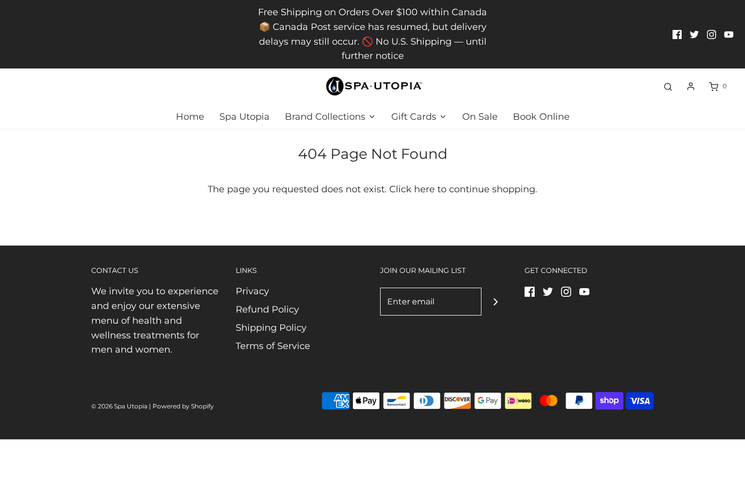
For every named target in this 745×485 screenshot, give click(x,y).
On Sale (480, 116)
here (424, 189)
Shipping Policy (271, 327)
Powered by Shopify (183, 406)
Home (190, 116)
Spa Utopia (244, 116)
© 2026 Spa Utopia (119, 406)
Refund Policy (267, 309)
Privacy (252, 291)
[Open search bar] (668, 86)
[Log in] (691, 86)
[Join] (495, 302)
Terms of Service (273, 346)
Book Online (541, 116)
